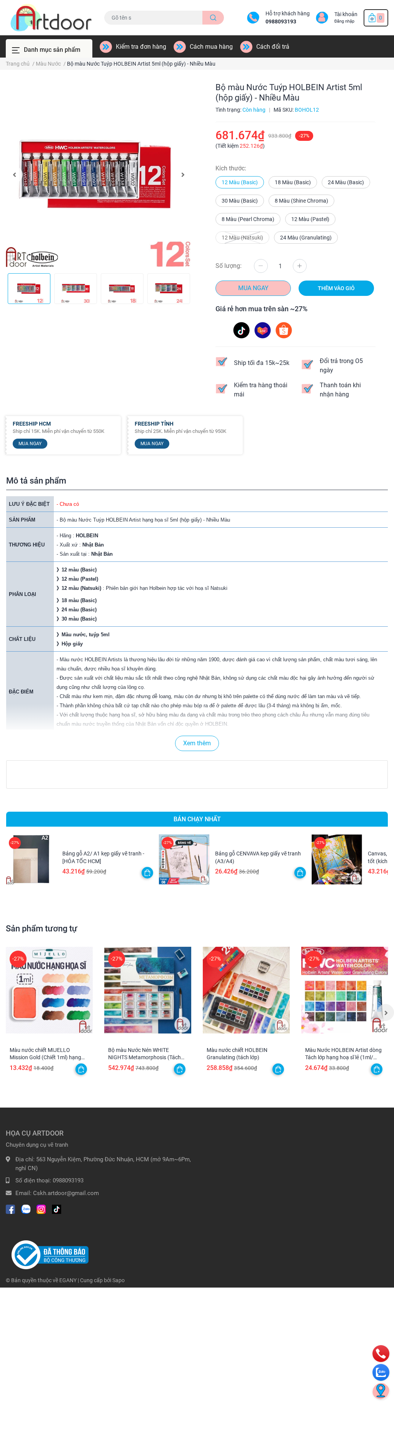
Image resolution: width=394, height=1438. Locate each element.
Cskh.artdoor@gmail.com (66, 1193)
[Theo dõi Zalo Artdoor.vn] (25, 1208)
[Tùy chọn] (147, 872)
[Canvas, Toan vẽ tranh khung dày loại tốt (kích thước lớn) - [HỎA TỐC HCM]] (337, 859)
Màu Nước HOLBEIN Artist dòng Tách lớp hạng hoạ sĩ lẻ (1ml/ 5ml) (343, 1057)
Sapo (118, 1280)
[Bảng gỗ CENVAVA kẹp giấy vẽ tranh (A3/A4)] (184, 859)
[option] (98, 174)
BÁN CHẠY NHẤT (197, 819)
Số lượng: (228, 265)
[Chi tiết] (179, 1069)
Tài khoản (345, 14)
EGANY (68, 1280)
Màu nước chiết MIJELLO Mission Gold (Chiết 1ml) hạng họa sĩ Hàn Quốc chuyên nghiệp (47, 1057)
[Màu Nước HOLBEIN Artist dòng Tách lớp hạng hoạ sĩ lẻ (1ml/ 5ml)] (344, 990)
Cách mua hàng (211, 46)
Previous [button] (14, 174)
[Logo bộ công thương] (50, 1254)
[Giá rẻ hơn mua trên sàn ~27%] (262, 329)
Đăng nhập (344, 21)
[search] (213, 18)
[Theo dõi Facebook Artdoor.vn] (10, 1208)
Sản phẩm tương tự (41, 928)
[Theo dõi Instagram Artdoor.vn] (41, 1208)
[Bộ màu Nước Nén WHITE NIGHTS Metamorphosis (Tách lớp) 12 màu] (147, 990)
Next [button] (182, 174)
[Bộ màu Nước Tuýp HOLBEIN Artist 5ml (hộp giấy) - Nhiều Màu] (98, 174)
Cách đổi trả (272, 46)
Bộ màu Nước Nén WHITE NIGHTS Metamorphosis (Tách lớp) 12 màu (144, 1057)
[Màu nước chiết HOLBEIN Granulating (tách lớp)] (246, 990)
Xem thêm (197, 743)
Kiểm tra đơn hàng (141, 46)
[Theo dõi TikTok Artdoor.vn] (56, 1208)
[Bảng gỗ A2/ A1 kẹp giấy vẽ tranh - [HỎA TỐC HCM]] (31, 859)
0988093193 (280, 21)
